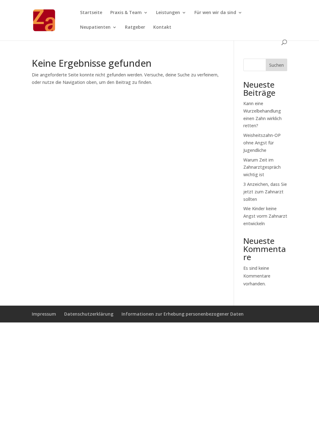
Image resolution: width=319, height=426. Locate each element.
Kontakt (162, 27)
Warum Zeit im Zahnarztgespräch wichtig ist (262, 167)
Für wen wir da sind (215, 12)
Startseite (91, 12)
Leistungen (168, 12)
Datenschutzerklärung (88, 314)
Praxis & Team (126, 12)
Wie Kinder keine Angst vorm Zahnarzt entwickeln (265, 216)
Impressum (44, 314)
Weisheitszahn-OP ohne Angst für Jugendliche (262, 142)
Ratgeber (135, 27)
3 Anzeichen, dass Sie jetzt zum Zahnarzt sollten (265, 191)
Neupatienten (95, 27)
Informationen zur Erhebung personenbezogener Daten (182, 314)
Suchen (276, 65)
